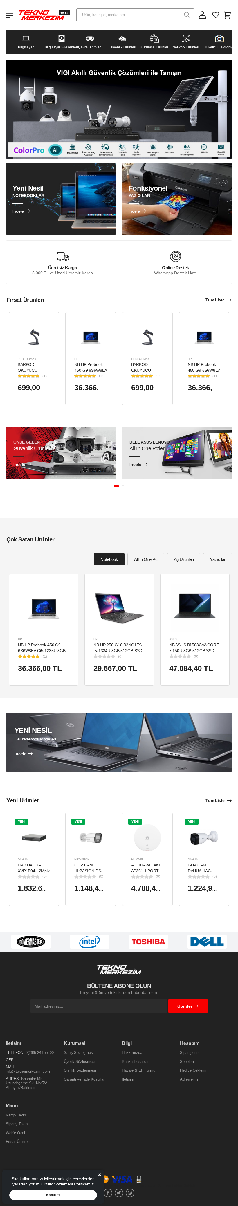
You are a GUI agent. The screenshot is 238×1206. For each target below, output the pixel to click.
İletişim (128, 1079)
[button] (116, 486)
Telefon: (15, 1052)
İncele (18, 211)
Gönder (184, 1006)
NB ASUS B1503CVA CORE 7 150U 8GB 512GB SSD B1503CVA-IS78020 (194, 650)
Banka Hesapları (136, 1061)
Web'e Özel (15, 1133)
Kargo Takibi (16, 1115)
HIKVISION (81, 859)
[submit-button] (187, 15)
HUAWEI (137, 859)
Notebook (109, 559)
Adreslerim (189, 1079)
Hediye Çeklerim (194, 1070)
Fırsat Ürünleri (18, 1141)
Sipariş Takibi (17, 1124)
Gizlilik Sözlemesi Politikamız (67, 1184)
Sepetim (187, 1061)
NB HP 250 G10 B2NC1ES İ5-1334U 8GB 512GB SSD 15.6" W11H (117, 650)
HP (76, 358)
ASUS (173, 639)
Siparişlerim (190, 1052)
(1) (44, 376)
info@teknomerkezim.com (28, 1071)
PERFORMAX (27, 358)
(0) (120, 656)
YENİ (21, 821)
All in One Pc (145, 559)
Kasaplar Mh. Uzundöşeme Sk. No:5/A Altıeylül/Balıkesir (26, 1083)
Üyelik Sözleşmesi (79, 1061)
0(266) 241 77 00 (40, 1052)
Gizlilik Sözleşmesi (80, 1070)
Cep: (10, 1060)
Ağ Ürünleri (184, 559)
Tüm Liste (214, 300)
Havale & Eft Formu (138, 1070)
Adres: (13, 1079)
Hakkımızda (132, 1052)
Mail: (11, 1067)
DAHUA (23, 859)
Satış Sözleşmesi (79, 1052)
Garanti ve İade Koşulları (85, 1079)
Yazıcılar (218, 559)
